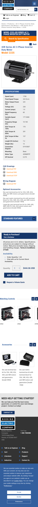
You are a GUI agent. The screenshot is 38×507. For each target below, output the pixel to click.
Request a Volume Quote (16, 282)
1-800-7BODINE (26, 433)
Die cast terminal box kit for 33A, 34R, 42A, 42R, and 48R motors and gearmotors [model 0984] (19, 193)
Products (10, 24)
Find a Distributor (9, 237)
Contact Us (8, 412)
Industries (8, 460)
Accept (19, 492)
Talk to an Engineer (12, 15)
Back (34, 44)
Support (24, 456)
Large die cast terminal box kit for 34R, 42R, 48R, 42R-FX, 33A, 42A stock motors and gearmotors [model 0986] (18, 206)
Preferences (19, 501)
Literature (7, 456)
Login (7, 18)
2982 (5, 319)
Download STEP (12, 176)
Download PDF (11, 169)
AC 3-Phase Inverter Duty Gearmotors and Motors (18, 24)
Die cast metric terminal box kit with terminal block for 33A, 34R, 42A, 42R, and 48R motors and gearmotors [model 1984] (19, 200)
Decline (19, 497)
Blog (24, 15)
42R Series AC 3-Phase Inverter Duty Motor (17, 26)
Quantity (6, 268)
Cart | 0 (32, 15)
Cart (5, 452)
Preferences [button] (8, 486)
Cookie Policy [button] (18, 481)
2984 (22, 319)
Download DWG (12, 172)
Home (4, 24)
